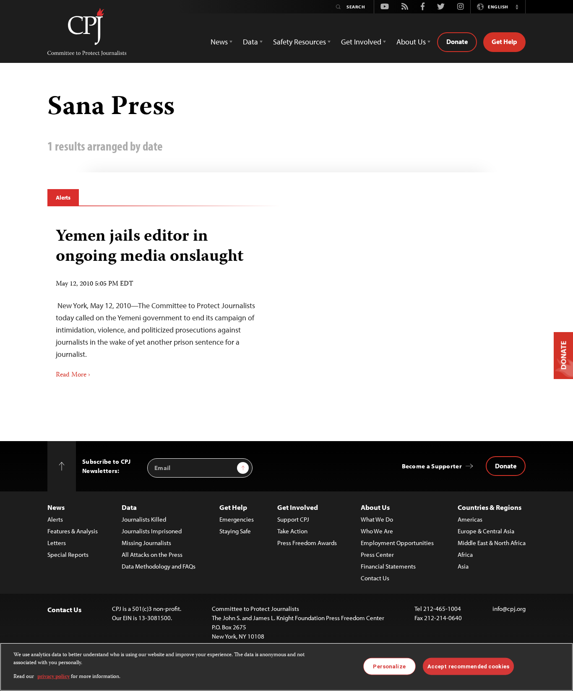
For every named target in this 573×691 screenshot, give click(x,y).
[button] (516, 6)
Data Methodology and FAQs (158, 566)
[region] (286, 667)
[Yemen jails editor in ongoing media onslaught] (163, 300)
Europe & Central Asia (486, 531)
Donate (457, 41)
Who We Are (377, 531)
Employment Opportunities (397, 543)
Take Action (292, 531)
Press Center (377, 555)
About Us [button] (411, 42)
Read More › (73, 375)
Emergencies (236, 519)
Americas (470, 519)
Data (129, 507)
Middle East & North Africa (492, 543)
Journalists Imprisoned (152, 531)
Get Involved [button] (361, 42)
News (56, 507)
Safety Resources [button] (299, 42)
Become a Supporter (432, 466)
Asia (463, 566)
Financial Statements (388, 566)
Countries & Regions (489, 507)
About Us (375, 507)
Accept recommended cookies (468, 666)
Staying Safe (235, 531)
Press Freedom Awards (307, 543)
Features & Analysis (72, 531)
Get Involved (297, 507)
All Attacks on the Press (152, 555)
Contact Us (375, 578)
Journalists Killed (144, 519)
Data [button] (250, 42)
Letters (56, 543)
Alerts (63, 197)
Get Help (504, 41)
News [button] (219, 42)
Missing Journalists (146, 543)
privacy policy (53, 677)
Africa (465, 555)
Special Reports (68, 555)
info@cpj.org (509, 609)
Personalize (389, 666)
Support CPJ (293, 519)
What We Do (377, 519)
